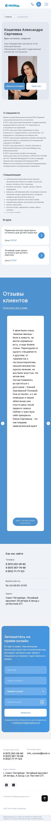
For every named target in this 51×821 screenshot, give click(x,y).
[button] (25, 235)
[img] (46, 4)
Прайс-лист (36, 86)
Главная (8, 17)
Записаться (26, 713)
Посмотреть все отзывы (15, 308)
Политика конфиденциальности (16, 796)
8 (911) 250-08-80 (16, 564)
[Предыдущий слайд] (3, 423)
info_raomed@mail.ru (38, 753)
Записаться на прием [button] (15, 86)
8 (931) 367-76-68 (16, 567)
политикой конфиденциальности (26, 723)
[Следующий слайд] (48, 423)
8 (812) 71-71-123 (15, 571)
